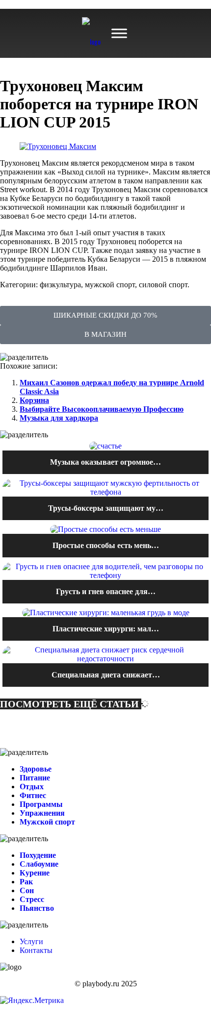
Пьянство (37, 908)
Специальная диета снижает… (106, 675)
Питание (35, 778)
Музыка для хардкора (59, 418)
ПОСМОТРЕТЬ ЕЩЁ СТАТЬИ (70, 704)
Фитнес (33, 795)
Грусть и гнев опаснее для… (106, 591)
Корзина (34, 400)
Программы (41, 804)
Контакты (36, 950)
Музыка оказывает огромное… (105, 462)
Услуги (31, 941)
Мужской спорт (47, 822)
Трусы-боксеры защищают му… (105, 508)
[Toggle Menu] (119, 33)
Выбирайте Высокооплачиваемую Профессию (102, 409)
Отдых (32, 786)
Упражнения (42, 813)
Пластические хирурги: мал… (106, 629)
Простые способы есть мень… (106, 545)
